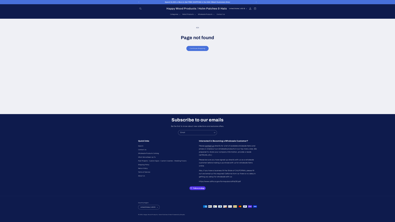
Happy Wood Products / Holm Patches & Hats (157, 214)
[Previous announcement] (139, 2)
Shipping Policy (143, 164)
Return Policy (143, 168)
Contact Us (142, 149)
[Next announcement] (256, 2)
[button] (140, 8)
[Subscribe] (214, 132)
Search (140, 146)
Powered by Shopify (178, 214)
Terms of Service (144, 172)
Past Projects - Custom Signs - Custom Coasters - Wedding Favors (162, 161)
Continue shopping (197, 48)
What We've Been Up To (147, 157)
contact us (209, 146)
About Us (141, 176)
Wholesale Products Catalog (148, 153)
